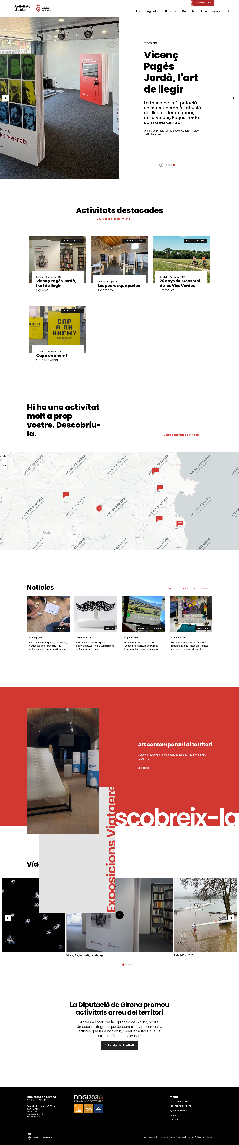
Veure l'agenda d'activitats (182, 435)
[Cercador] (229, 11)
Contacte (174, 1119)
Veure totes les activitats (114, 219)
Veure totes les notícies (184, 588)
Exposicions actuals (179, 1101)
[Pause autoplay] (161, 165)
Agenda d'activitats (179, 1110)
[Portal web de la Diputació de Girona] (202, 3)
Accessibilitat (184, 1136)
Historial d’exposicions (180, 1105)
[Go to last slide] (5, 98)
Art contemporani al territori (171, 72)
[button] (66, 495)
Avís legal (148, 1136)
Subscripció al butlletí (119, 1045)
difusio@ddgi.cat (35, 1113)
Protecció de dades (165, 1136)
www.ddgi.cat (33, 1116)
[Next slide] (234, 98)
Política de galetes (203, 1136)
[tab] (166, 165)
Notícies (173, 1114)
